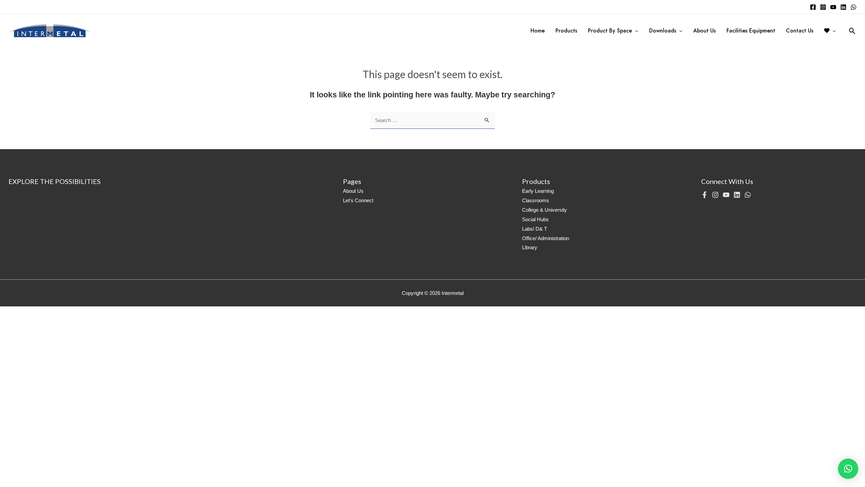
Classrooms (535, 200)
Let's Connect (358, 200)
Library (529, 247)
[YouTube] (833, 7)
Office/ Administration (545, 238)
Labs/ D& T (534, 229)
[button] (848, 469)
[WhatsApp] (853, 7)
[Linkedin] (843, 7)
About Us (353, 191)
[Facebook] (813, 7)
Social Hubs (535, 219)
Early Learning (538, 191)
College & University (544, 210)
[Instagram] (823, 7)
